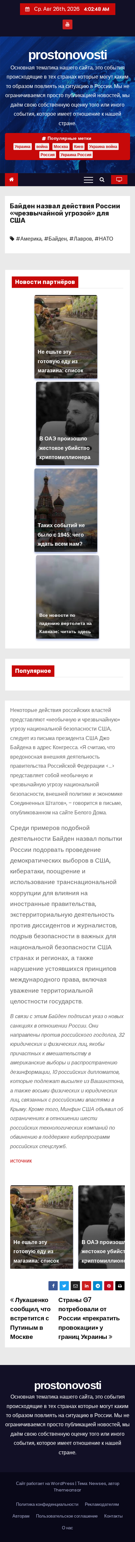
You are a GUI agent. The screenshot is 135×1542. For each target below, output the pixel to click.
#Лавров (80, 239)
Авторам (20, 1516)
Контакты (113, 1516)
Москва (61, 146)
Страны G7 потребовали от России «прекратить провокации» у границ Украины (89, 1319)
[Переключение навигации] (88, 179)
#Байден (55, 239)
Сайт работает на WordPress (45, 1483)
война (42, 146)
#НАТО (103, 239)
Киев (78, 146)
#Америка (29, 239)
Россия (48, 154)
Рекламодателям (102, 1504)
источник (21, 1160)
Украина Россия (76, 154)
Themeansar (67, 1490)
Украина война (103, 146)
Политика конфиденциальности (47, 1504)
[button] (103, 179)
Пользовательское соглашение (67, 1516)
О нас (67, 1528)
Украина (22, 146)
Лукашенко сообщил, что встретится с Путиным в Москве (30, 1319)
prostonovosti (67, 55)
